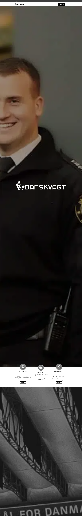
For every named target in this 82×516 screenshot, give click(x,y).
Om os (54, 4)
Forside (38, 4)
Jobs (56, 4)
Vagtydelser (42, 4)
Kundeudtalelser (49, 4)
